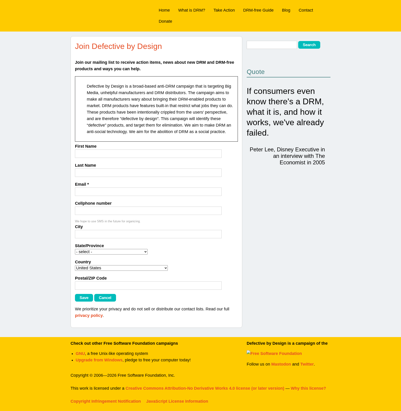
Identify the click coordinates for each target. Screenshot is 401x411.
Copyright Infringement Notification (106, 401)
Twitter (307, 364)
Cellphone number (93, 203)
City (79, 226)
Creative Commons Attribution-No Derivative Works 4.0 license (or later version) (205, 388)
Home (164, 10)
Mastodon (281, 364)
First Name (86, 146)
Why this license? (308, 388)
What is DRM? (191, 10)
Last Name (85, 165)
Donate (165, 21)
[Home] (97, 10)
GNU (80, 353)
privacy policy (89, 315)
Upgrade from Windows (99, 360)
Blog (286, 10)
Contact (306, 10)
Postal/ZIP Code (91, 278)
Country (83, 262)
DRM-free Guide (258, 10)
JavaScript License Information (177, 401)
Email (82, 184)
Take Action (224, 10)
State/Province (89, 245)
